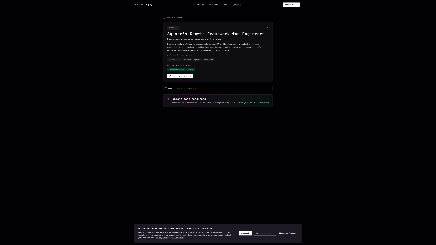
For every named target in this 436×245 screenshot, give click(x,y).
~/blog (224, 4)
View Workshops (291, 4)
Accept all (245, 233)
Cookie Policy (178, 238)
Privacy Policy (162, 238)
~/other (235, 5)
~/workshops (198, 4)
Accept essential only (264, 233)
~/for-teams (213, 4)
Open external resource (182, 76)
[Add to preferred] (267, 28)
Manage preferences (287, 233)
